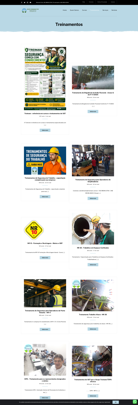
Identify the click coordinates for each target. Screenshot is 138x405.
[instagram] (27, 2)
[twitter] (24, 2)
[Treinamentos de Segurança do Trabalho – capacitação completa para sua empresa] (45, 147)
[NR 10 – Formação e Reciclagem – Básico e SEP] (34, 221)
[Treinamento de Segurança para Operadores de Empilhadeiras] (93, 146)
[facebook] (21, 2)
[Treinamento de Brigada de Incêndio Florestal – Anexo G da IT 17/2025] (93, 67)
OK (116, 402)
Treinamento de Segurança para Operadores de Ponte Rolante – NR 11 (45, 312)
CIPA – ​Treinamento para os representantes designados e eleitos (45, 380)
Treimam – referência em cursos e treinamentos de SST (45, 113)
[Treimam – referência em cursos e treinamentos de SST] (45, 48)
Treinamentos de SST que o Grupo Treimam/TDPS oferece (93, 380)
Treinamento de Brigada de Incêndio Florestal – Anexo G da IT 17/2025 (93, 94)
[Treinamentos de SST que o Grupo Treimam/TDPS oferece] (92, 347)
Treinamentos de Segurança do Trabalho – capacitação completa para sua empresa (45, 179)
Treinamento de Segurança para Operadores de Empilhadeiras (93, 181)
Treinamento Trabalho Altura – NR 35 (93, 315)
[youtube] (30, 2)
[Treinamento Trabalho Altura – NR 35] (93, 281)
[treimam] (30, 8)
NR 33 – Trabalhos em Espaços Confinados (93, 248)
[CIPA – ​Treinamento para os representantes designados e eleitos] (45, 345)
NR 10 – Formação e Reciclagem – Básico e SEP (45, 243)
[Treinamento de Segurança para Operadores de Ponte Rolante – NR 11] (45, 280)
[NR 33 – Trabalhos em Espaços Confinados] (93, 214)
